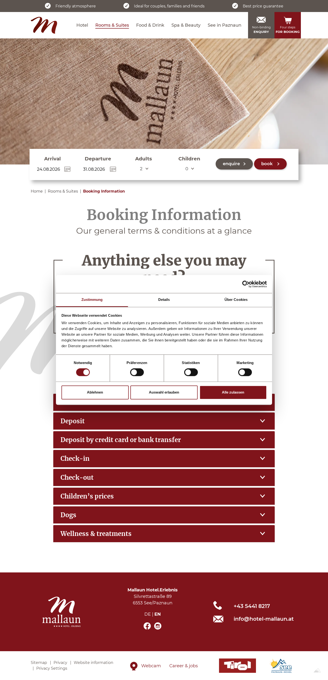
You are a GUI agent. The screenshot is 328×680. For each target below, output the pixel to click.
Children (189, 159)
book (267, 163)
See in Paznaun (224, 25)
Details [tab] (164, 300)
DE (147, 614)
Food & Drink (150, 25)
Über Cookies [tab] (236, 300)
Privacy (60, 662)
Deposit (73, 421)
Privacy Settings (51, 668)
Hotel (82, 25)
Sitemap (39, 662)
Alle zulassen (233, 392)
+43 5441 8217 (252, 606)
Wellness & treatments (96, 533)
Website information (93, 662)
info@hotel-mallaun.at (264, 619)
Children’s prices (87, 496)
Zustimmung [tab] (92, 300)
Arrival (52, 159)
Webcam (151, 665)
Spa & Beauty (185, 25)
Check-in (75, 458)
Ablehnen (95, 392)
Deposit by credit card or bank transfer (121, 439)
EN (157, 614)
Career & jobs (183, 665)
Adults (143, 159)
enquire (231, 163)
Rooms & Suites (112, 25)
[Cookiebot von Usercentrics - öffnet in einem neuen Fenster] (246, 284)
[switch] (137, 372)
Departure (98, 159)
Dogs (68, 515)
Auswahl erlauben (164, 392)
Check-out (77, 477)
